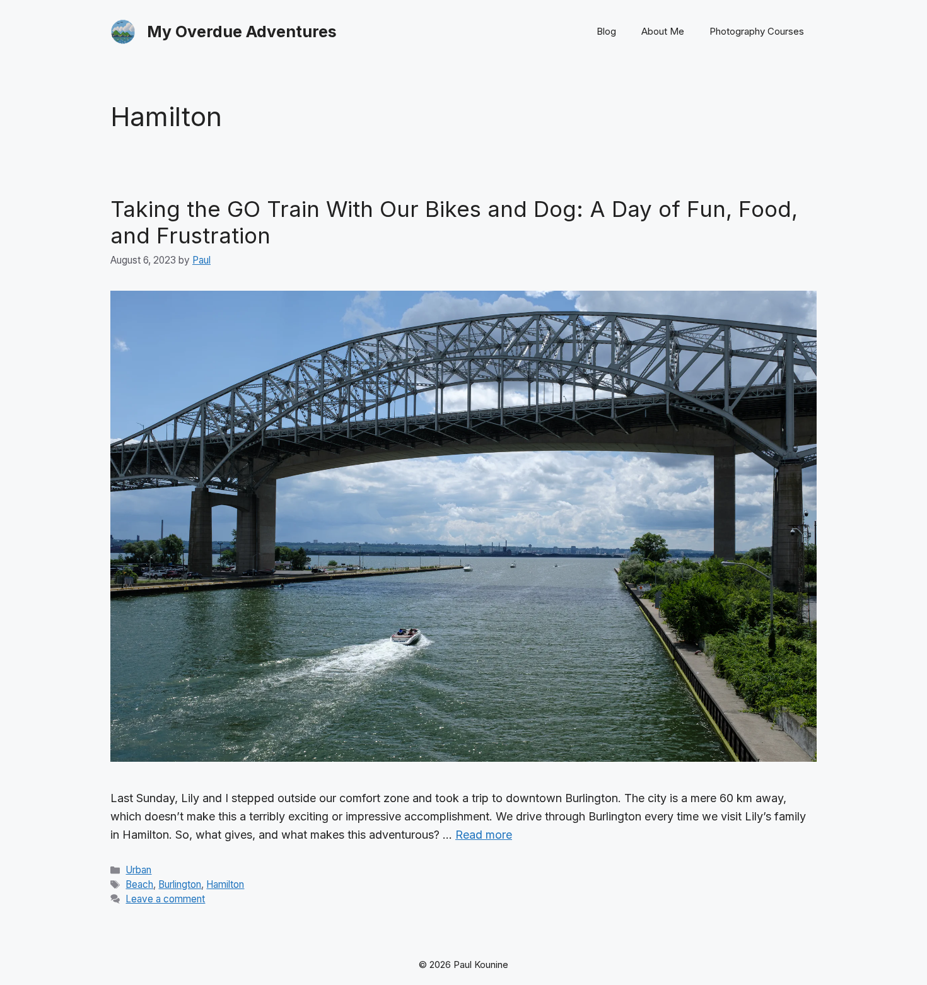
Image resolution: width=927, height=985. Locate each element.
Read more (483, 834)
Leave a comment (165, 899)
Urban (138, 870)
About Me (662, 31)
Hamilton (225, 884)
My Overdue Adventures (242, 31)
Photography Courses (756, 31)
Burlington (179, 884)
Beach (139, 884)
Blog (606, 31)
